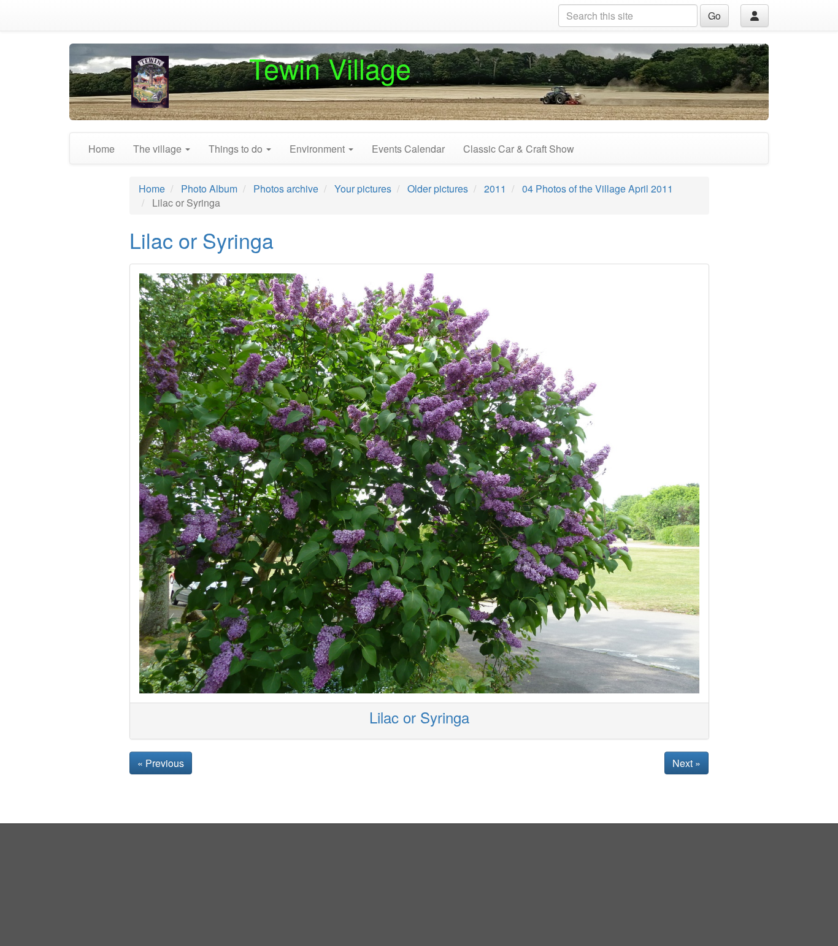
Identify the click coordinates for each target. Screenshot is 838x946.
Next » (686, 763)
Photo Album (209, 188)
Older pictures (437, 188)
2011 (495, 188)
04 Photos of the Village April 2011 (597, 188)
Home (101, 149)
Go (714, 16)
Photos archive (285, 188)
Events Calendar (408, 149)
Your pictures (362, 188)
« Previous (160, 763)
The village (158, 149)
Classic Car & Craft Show (518, 149)
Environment (318, 149)
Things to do (237, 149)
